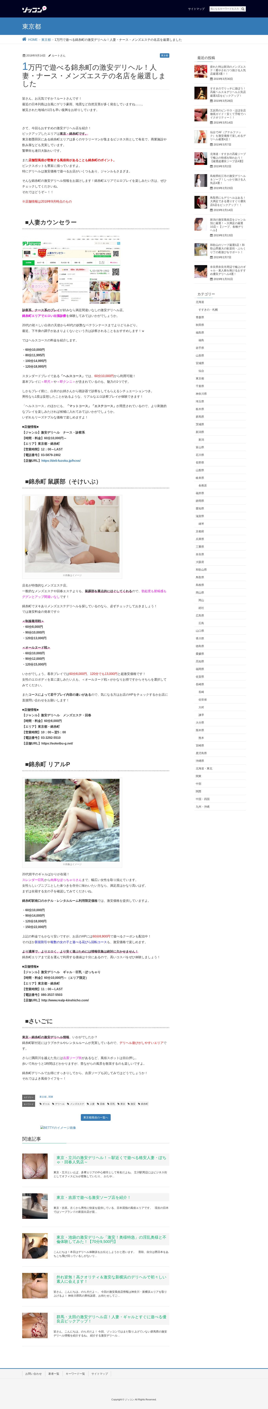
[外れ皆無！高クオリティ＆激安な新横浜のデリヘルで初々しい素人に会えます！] (35, 1285)
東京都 (164, 55)
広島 (201, 623)
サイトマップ (99, 1373)
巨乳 (112, 1104)
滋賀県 (200, 516)
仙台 (201, 370)
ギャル (46, 1104)
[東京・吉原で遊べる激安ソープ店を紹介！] (35, 1206)
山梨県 (200, 470)
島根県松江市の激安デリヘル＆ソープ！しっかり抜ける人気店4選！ (228, 179)
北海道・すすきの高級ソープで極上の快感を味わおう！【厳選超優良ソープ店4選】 (228, 157)
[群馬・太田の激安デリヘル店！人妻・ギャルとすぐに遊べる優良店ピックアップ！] (35, 1325)
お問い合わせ (33, 1373)
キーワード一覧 (75, 1373)
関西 (198, 791)
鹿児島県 (201, 753)
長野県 (200, 462)
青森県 (200, 317)
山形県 (200, 355)
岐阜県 (200, 477)
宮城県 (200, 363)
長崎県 (200, 684)
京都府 (200, 531)
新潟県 (200, 432)
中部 (198, 783)
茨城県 (200, 424)
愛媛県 (200, 653)
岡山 (201, 600)
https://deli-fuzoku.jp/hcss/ (60, 460)
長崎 (201, 692)
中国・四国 (203, 799)
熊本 (201, 737)
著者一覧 (53, 1373)
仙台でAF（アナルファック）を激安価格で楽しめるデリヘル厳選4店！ (228, 136)
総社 (201, 607)
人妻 (92, 1104)
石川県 (200, 454)
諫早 (201, 714)
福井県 (200, 493)
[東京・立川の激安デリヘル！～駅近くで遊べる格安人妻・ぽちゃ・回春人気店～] (35, 1166)
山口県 (200, 630)
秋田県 (200, 324)
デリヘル (60, 1104)
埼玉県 (200, 401)
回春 (102, 1104)
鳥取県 (200, 577)
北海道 (200, 302)
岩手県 (200, 347)
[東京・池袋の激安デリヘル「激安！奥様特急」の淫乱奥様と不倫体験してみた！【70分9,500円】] (35, 1246)
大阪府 (200, 562)
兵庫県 (200, 539)
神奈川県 (201, 393)
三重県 (200, 546)
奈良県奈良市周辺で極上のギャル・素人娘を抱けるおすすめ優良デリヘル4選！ (228, 270)
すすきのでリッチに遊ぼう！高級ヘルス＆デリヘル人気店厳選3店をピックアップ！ (228, 92)
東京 (122, 1104)
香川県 (200, 638)
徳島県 (200, 646)
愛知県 (200, 508)
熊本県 (200, 730)
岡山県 (200, 592)
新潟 (201, 439)
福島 (201, 340)
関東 (50, 1096)
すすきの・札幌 (208, 309)
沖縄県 (200, 760)
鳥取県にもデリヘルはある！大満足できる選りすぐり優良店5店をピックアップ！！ (228, 201)
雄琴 (201, 523)
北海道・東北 (204, 768)
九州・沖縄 (203, 806)
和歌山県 (201, 569)
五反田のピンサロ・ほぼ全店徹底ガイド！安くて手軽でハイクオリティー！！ (228, 114)
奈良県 (200, 554)
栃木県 (200, 409)
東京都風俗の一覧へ (95, 1117)
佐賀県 (200, 676)
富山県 (200, 447)
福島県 (200, 332)
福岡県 (200, 669)
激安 (133, 1104)
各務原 (203, 485)
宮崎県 (200, 745)
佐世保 (203, 699)
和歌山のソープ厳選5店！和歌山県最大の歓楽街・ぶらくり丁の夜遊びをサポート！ (228, 248)
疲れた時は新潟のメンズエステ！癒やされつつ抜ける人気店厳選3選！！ (228, 70)
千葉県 (200, 386)
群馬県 (200, 416)
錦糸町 (144, 1104)
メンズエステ (77, 1104)
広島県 (200, 615)
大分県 (200, 722)
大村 (201, 707)
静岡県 (200, 500)
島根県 (200, 584)
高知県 (200, 661)
